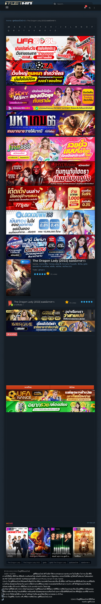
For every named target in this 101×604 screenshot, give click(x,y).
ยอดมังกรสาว (85, 562)
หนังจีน (52, 266)
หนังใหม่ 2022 (67, 266)
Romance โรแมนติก (69, 264)
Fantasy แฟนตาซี (55, 264)
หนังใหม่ (58, 266)
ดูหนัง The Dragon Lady (58, 562)
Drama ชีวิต (43, 264)
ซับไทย (80, 264)
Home (8, 21)
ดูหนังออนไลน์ (73, 562)
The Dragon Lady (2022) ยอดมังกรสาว (34, 302)
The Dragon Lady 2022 (31, 562)
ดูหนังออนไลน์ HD (19, 21)
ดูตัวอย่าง (41, 270)
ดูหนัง (45, 562)
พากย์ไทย (45, 266)
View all (92, 523)
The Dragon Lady (14, 562)
